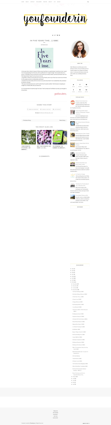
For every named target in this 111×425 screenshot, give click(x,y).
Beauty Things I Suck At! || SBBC (79, 331)
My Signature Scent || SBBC (78, 313)
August (74, 376)
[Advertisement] (80, 242)
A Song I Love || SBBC (77, 299)
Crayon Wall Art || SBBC (77, 337)
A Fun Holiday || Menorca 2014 (82, 195)
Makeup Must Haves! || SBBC (78, 324)
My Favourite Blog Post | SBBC (79, 334)
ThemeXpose (32, 423)
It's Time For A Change (80, 174)
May (73, 382)
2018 (73, 272)
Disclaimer (39, 1)
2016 (73, 276)
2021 (73, 268)
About (27, 1)
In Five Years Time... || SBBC (78, 296)
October (74, 287)
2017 (73, 274)
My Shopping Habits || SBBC (78, 304)
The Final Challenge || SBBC (78, 291)
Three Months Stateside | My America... (26, 148)
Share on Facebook (33, 109)
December (75, 283)
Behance (86, 91)
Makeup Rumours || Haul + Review (82, 133)
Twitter (73, 86)
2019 (73, 270)
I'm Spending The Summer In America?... (59, 147)
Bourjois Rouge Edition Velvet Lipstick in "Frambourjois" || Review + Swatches (83, 112)
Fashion (45, 1)
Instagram (80, 91)
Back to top (86, 423)
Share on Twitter (46, 109)
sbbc (49, 112)
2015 (73, 278)
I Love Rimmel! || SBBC (77, 307)
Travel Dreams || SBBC (77, 358)
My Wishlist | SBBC (76, 329)
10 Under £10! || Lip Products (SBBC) (80, 319)
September (75, 289)
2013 (73, 282)
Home (22, 1)
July (73, 378)
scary (52, 112)
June (74, 380)
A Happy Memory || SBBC (78, 301)
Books (58, 1)
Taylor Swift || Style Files (80, 153)
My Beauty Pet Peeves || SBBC (79, 344)
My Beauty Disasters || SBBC (78, 342)
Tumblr (73, 91)
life (39, 112)
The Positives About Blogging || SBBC (80, 363)
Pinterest (80, 86)
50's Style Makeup (76, 355)
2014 (73, 280)
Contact (32, 1)
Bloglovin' (86, 86)
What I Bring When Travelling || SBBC (80, 366)
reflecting (46, 112)
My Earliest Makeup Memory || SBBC (80, 294)
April (74, 384)
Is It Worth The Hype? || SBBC (79, 326)
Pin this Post (58, 109)
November (75, 285)
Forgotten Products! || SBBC (78, 316)
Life (55, 1)
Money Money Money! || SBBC (79, 321)
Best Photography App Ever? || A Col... (44, 147)
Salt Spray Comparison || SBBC (79, 339)
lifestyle (42, 112)
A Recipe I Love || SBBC (77, 361)
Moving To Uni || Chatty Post (81, 100)
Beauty (50, 1)
